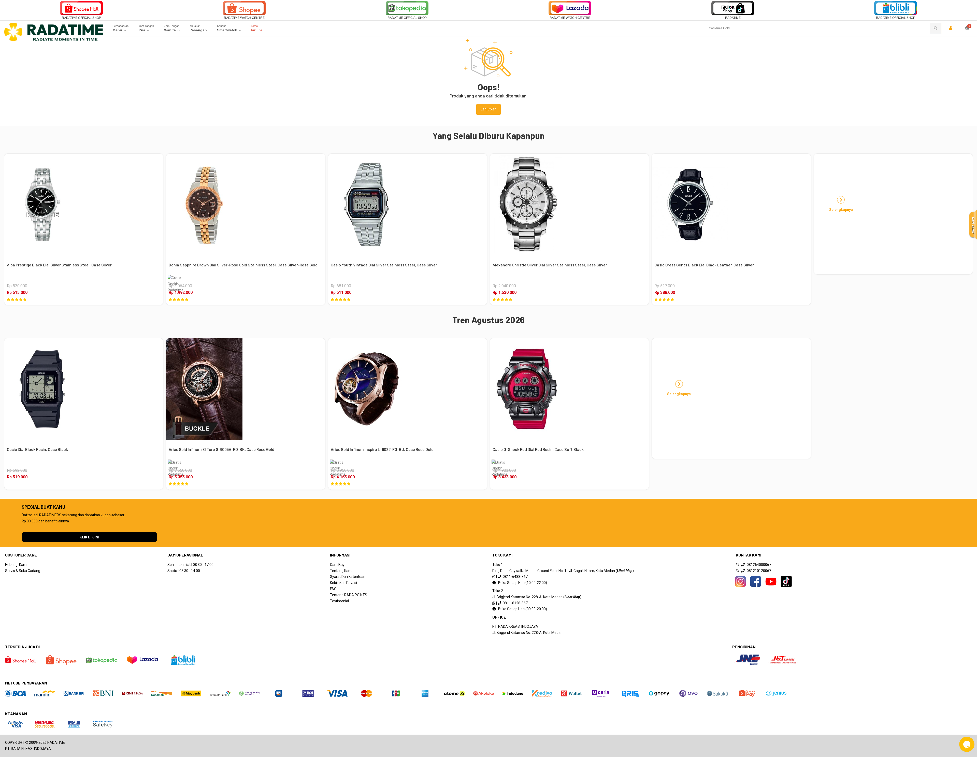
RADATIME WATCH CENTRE (244, 18)
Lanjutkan (488, 109)
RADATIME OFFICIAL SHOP (81, 18)
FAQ (333, 589)
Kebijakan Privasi (343, 583)
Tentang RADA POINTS (348, 595)
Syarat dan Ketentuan (347, 577)
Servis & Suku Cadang (22, 571)
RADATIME (733, 18)
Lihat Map (625, 571)
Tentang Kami (341, 571)
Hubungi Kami (16, 565)
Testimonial (339, 601)
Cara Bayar (339, 565)
